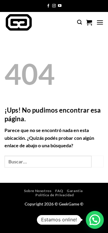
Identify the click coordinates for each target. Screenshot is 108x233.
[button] (79, 22)
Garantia (74, 190)
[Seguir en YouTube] (60, 6)
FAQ (59, 190)
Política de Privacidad (54, 195)
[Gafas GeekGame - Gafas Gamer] (29, 22)
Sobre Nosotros (38, 190)
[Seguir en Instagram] (54, 6)
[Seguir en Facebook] (48, 6)
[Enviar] (98, 161)
